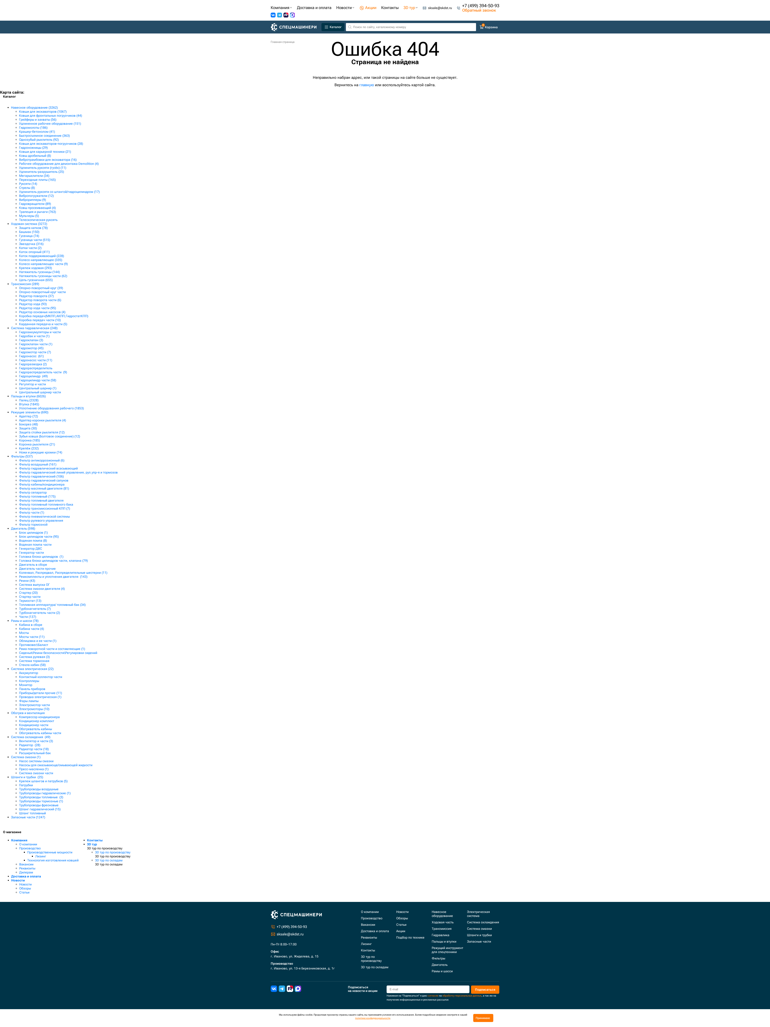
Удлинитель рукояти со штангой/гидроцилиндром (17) (59, 192)
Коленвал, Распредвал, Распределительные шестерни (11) (63, 573)
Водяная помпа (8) (33, 540)
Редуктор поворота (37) (36, 296)
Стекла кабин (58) (32, 665)
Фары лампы (28, 701)
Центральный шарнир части (40, 392)
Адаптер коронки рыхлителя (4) (42, 420)
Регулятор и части (32, 384)
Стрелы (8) (27, 188)
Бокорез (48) (28, 424)
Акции (400, 931)
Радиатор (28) (29, 745)
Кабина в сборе (30, 625)
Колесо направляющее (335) (40, 260)
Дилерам (26, 872)
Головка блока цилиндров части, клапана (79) (53, 561)
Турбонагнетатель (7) (35, 609)
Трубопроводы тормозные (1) (41, 801)
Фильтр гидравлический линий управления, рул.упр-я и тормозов (68, 472)
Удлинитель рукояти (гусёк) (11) (42, 168)
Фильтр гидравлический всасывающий (48, 468)
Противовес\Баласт (33, 645)
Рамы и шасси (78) (24, 621)
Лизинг (40, 856)
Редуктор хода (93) (33, 304)
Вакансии (26, 864)
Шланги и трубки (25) (27, 777)
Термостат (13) (30, 601)
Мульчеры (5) (29, 216)
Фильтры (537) (22, 456)
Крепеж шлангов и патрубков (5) (43, 781)
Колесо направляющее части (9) (43, 264)
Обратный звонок (479, 10)
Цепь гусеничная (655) (36, 280)
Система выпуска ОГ (34, 585)
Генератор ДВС (30, 548)
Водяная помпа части (35, 544)
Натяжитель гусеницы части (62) (43, 276)
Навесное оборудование (442, 914)
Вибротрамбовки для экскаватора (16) (48, 160)
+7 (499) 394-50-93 (480, 5)
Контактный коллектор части (40, 677)
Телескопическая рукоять (38, 220)
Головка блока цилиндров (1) (41, 557)
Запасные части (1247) (28, 817)
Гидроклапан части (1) (35, 344)
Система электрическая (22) (32, 669)
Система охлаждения (483, 922)
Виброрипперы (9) (32, 200)
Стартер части (30, 597)
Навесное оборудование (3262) (34, 107)
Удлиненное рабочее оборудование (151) (50, 123)
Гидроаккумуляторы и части (40, 332)
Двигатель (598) (23, 528)
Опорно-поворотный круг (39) (41, 288)
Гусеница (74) (29, 236)
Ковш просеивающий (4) (37, 208)
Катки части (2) (30, 248)
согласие (433, 995)
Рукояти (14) (28, 184)
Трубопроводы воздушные (39, 789)
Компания (19, 840)
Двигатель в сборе (33, 565)
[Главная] (295, 27)
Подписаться (485, 990)
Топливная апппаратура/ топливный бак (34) (52, 605)
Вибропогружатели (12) (36, 196)
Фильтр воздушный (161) (37, 464)
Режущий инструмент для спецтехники (447, 950)
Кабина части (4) (31, 629)
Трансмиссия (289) (25, 284)
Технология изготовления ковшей (53, 860)
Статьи (24, 892)
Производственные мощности (49, 852)
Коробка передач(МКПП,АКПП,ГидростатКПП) (53, 316)
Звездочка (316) (31, 244)
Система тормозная (34, 661)
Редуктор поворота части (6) (40, 300)
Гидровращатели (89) (35, 204)
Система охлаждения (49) (30, 737)
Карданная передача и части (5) (43, 324)
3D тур (92, 844)
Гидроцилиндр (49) (33, 376)
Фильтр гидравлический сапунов (43, 480)
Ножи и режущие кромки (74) (40, 452)
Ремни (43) (27, 581)
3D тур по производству (112, 852)
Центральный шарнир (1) (37, 388)
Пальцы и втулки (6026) (28, 396)
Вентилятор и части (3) (36, 741)
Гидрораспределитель (35, 368)
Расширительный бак (35, 753)
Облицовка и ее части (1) (37, 641)
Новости (18, 880)
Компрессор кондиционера (39, 717)
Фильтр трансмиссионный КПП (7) (44, 508)
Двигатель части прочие (37, 569)
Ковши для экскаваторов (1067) (43, 111)
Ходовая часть (443, 922)
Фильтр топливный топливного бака (46, 504)
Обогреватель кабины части (40, 733)
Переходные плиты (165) (37, 180)
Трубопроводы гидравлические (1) (45, 793)
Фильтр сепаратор (33, 492)
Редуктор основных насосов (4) (42, 312)
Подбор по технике (410, 937)
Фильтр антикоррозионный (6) (41, 460)
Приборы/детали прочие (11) (40, 693)
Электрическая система (478, 914)
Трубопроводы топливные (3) (41, 797)
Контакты (95, 840)
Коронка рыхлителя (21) (37, 444)
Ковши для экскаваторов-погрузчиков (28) (51, 144)
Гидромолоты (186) (33, 128)
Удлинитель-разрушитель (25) (41, 172)
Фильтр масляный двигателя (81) (44, 488)
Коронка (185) (29, 440)
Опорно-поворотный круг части (42, 292)
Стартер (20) (28, 593)
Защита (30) (28, 428)
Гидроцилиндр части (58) (37, 380)
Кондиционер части (33, 725)
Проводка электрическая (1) (40, 697)
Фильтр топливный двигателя (41, 500)
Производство (30, 848)
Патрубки (26, 785)
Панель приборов (32, 689)
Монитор (25, 685)
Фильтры (438, 958)
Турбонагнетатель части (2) (39, 613)
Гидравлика (440, 935)
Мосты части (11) (32, 637)
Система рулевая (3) (34, 657)
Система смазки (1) (26, 757)
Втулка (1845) (29, 404)
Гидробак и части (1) (34, 336)
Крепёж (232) (29, 448)
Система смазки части (36, 773)
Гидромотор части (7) (35, 352)
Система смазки (479, 929)
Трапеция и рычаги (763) (37, 212)
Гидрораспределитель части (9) (43, 372)
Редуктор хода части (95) (37, 308)
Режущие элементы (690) (29, 412)
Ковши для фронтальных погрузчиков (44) (50, 115)
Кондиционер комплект (36, 721)
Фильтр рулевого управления (41, 520)
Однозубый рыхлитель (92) (39, 140)
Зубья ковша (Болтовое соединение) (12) (49, 436)
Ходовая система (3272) (29, 224)
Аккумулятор (28, 673)
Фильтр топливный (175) (37, 496)
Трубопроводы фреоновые (39, 805)
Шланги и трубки (479, 935)
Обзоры (25, 888)
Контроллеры (29, 681)
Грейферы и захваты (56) (37, 119)
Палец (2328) (28, 400)
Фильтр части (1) (31, 512)
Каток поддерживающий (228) (41, 256)
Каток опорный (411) (34, 252)
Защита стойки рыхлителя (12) (42, 432)
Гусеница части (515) (34, 240)
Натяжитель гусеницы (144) (39, 272)
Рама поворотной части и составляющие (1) (52, 649)
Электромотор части (34, 705)
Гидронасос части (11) (35, 360)
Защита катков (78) (33, 228)
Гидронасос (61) (31, 356)
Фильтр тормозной (33, 524)
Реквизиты (27, 868)
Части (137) (27, 617)
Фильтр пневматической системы (44, 516)
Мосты (24, 633)
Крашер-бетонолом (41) (37, 132)
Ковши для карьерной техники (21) (45, 152)
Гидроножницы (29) (33, 148)
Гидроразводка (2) (33, 364)
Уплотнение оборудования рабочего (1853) (51, 408)
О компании (28, 844)
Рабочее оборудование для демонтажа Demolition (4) (59, 164)
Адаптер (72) (28, 416)
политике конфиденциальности (372, 1018)
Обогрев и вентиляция (28, 713)
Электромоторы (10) (34, 709)
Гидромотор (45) (31, 348)
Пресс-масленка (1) (34, 769)
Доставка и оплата (26, 876)
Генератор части (31, 552)
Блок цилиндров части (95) (39, 536)
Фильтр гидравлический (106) (41, 476)
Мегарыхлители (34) (34, 176)
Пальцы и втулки (444, 941)
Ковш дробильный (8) (35, 156)
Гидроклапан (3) (31, 340)
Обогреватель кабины (35, 729)
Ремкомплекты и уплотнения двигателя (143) (53, 577)
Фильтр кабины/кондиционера (42, 484)
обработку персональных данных (461, 995)
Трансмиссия (442, 929)
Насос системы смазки (36, 761)
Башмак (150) (29, 232)
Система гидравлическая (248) (34, 328)
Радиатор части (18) (34, 749)
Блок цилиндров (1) (33, 532)
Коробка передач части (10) (40, 320)
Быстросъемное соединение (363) (44, 136)
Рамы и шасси (442, 971)
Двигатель (440, 965)
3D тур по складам (109, 860)
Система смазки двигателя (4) (42, 589)
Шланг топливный (32, 813)
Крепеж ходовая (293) (35, 268)
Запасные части (479, 941)
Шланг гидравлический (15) (40, 809)
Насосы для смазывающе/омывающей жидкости (55, 765)
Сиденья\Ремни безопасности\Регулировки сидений (58, 653)
